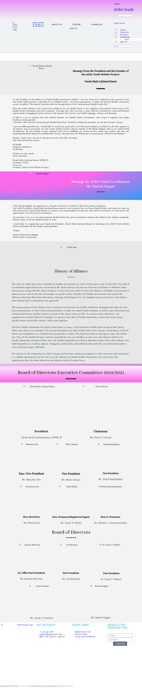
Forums (76, 24)
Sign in (117, 4)
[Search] (116, 1)
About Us (57, 24)
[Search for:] (123, 15)
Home (38, 24)
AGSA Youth (124, 9)
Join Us (73, 28)
